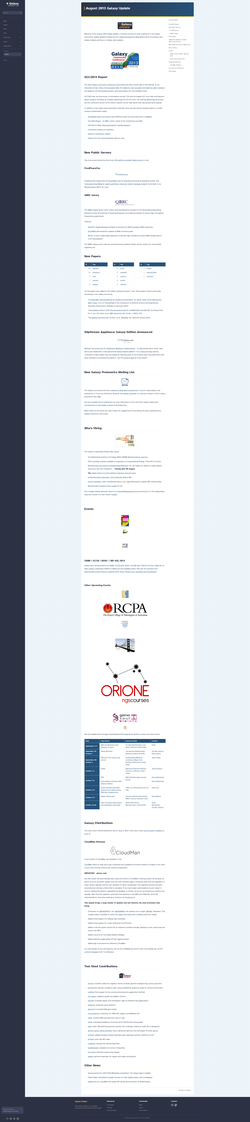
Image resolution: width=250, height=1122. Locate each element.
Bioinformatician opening (137, 457)
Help (5, 33)
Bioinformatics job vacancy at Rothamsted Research (108, 466)
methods (96, 268)
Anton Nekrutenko (154, 300)
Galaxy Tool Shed (124, 914)
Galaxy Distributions (175, 62)
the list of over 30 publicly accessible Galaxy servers (123, 160)
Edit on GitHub (186, 1090)
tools (94, 276)
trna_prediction (94, 1014)
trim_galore (92, 996)
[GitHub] (7, 1119)
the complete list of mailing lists (100, 402)
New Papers (172, 36)
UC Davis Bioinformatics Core (136, 745)
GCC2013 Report (94, 121)
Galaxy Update (112, 34)
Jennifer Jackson (157, 751)
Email (153, 745)
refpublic (123, 284)
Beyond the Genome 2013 (134, 769)
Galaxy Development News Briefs (132, 37)
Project (149, 268)
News (5, 21)
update (114, 494)
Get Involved (143, 1110)
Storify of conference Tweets (99, 134)
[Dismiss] (21, 1109)
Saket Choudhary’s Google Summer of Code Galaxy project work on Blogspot (122, 1077)
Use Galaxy (110, 1105)
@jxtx (5, 60)
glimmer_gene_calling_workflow (100, 1031)
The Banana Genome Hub (98, 318)
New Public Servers (174, 27)
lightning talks (151, 88)
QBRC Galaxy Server (95, 210)
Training (109, 1107)
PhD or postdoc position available (101, 461)
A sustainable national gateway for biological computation (111, 300)
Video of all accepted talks (109, 88)
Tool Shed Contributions (176, 68)
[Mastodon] (14, 1119)
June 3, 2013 (123, 831)
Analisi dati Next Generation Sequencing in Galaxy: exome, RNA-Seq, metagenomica (111, 790)
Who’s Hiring (173, 48)
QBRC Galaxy (174, 33)
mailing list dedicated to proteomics (124, 390)
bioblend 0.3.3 (93, 1082)
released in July (115, 859)
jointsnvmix (92, 988)
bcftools (91, 1039)
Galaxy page (138, 1073)
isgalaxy (95, 284)
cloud (122, 268)
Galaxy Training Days (108, 796)
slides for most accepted (132, 88)
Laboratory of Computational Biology (130, 461)
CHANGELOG (128, 949)
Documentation (112, 1110)
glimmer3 (91, 1009)
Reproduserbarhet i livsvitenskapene (116, 125)
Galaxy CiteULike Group (120, 291)
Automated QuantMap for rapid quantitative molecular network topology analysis (116, 184)
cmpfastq (91, 1044)
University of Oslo (91, 88)
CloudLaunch (130, 897)
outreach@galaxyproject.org (127, 491)
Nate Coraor (92, 303)
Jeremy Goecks (157, 769)
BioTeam (87, 348)
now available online (128, 569)
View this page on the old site (10, 1111)
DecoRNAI (92, 231)
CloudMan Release (175, 65)
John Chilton (113, 411)
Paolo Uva (155, 788)
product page (129, 358)
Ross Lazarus (156, 754)
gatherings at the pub (155, 99)
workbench (96, 272)
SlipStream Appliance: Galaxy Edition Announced (177, 40)
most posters (123, 91)
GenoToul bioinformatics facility (136, 796)
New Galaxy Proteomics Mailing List (180, 44)
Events (6, 25)
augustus (91, 1005)
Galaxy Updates (100, 37)
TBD (102, 777)
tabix (90, 1026)
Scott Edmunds (136, 117)
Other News (172, 71)
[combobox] (12, 54)
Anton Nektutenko (158, 777)
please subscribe (130, 393)
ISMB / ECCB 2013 (116, 565)
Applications (7, 46)
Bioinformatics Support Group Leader (102, 486)
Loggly (102, 939)
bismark (91, 1001)
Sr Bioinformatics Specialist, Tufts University (105, 477)
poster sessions (90, 99)
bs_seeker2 (92, 1052)
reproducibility (151, 272)
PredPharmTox (89, 181)
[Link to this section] (109, 77)
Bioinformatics (90, 187)
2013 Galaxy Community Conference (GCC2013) (106, 85)
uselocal (123, 276)
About (5, 42)
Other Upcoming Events (177, 59)
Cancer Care (116, 758)
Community (7, 37)
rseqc (90, 1018)
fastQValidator (93, 1048)
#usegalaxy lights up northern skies (101, 117)
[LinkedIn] (18, 1119)
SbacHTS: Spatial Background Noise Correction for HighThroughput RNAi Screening (120, 227)
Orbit (5, 29)
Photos (90, 138)
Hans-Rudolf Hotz (158, 781)
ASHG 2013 (129, 803)
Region (6, 51)
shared (122, 280)
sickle (90, 1022)
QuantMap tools (114, 181)
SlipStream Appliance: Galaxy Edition (121, 348)
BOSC (127, 565)
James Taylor (141, 300)
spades (90, 1056)
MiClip (90, 236)
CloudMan (101, 859)
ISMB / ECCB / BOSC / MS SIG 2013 (179, 55)
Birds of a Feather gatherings (111, 99)
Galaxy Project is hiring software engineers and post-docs (114, 473)
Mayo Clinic (138, 760)
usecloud (150, 276)
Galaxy (103, 769)
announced (99, 348)
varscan (91, 983)
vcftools (91, 1035)
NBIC (107, 121)
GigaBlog (148, 117)
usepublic (123, 272)
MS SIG (137, 565)
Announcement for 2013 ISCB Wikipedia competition (108, 1073)
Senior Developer (94, 482)
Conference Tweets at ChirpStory (101, 130)
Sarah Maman (156, 796)
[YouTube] (11, 1119)
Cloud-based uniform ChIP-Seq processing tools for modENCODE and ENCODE (119, 310)
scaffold (91, 992)
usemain (95, 280)
